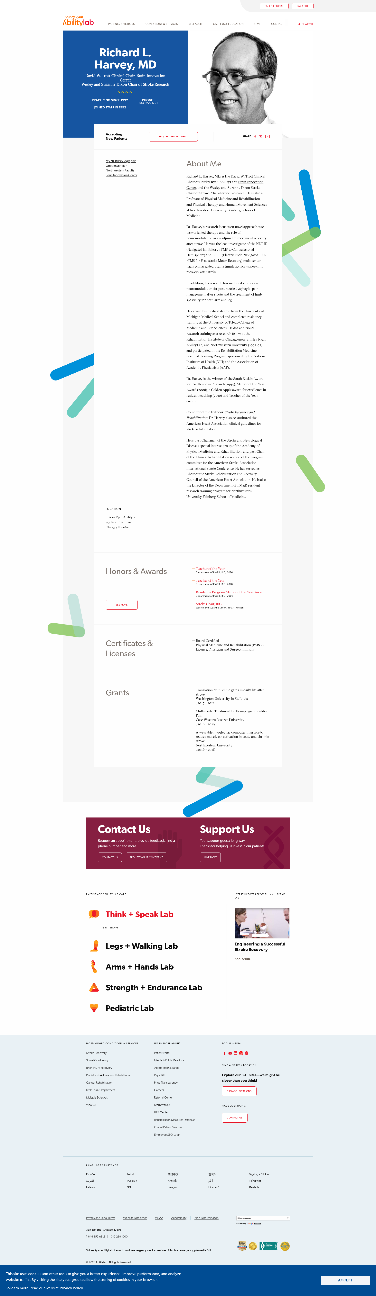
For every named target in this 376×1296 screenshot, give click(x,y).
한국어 (212, 1174)
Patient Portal (274, 6)
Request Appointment (173, 136)
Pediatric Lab (130, 1009)
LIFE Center (161, 1112)
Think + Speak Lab (140, 915)
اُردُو (210, 1181)
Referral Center (163, 1097)
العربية (90, 1181)
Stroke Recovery (96, 1052)
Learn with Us (162, 1105)
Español (90, 1174)
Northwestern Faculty (120, 170)
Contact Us (110, 857)
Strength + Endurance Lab (154, 988)
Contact (277, 24)
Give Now (210, 857)
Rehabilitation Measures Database (174, 1119)
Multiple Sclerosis (97, 1097)
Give (257, 24)
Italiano (90, 1187)
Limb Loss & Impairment (100, 1090)
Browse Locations (239, 1091)
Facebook (224, 1053)
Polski (130, 1174)
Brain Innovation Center (121, 175)
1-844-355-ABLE (147, 103)
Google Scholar (116, 166)
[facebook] (255, 136)
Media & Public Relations (169, 1060)
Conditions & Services (162, 24)
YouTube (229, 1053)
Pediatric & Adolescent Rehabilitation (108, 1075)
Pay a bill (302, 6)
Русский (132, 1181)
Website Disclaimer (135, 1217)
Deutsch (254, 1187)
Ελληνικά (213, 1187)
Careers (159, 1090)
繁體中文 (173, 1174)
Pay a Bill (159, 1075)
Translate (257, 1224)
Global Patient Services (168, 1127)
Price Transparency (166, 1082)
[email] (267, 136)
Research (195, 24)
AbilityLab (79, 21)
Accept (345, 1280)
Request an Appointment (146, 857)
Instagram (240, 1053)
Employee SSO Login (167, 1134)
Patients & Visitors (121, 24)
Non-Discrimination (206, 1217)
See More (122, 605)
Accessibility (178, 1217)
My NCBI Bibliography (121, 161)
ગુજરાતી (172, 1181)
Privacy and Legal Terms (100, 1217)
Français (172, 1187)
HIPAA (159, 1217)
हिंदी (129, 1187)
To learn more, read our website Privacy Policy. (45, 1288)
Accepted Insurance (166, 1067)
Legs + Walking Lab (142, 946)
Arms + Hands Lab (140, 967)
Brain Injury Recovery (99, 1067)
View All (91, 1105)
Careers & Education (228, 24)
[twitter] (261, 137)
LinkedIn (235, 1053)
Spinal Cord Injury (97, 1060)
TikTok (246, 1053)
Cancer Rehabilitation (99, 1082)
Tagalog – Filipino (259, 1174)
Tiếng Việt (255, 1181)
